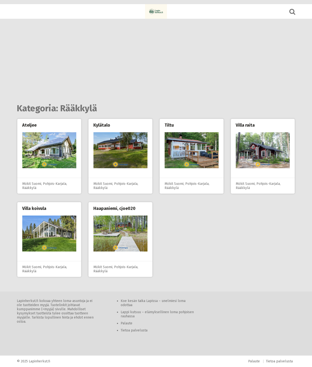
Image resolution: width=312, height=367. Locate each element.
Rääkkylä (29, 188)
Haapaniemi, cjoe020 (114, 208)
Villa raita (245, 125)
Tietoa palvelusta (134, 330)
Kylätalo (101, 125)
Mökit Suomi (31, 184)
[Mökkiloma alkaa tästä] (156, 11)
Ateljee (29, 125)
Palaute (126, 323)
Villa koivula (34, 208)
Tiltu (169, 125)
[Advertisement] (156, 61)
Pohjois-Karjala (54, 184)
